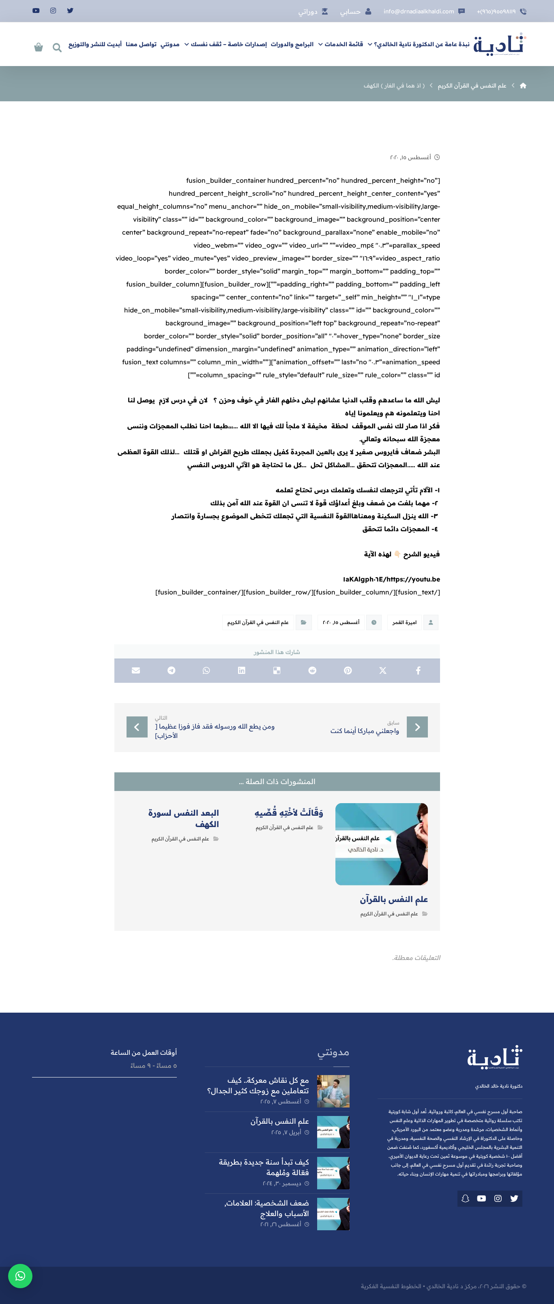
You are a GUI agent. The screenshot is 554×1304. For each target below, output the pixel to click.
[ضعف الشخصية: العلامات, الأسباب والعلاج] (333, 1214)
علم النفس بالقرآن (280, 1121)
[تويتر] (70, 10)
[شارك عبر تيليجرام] (171, 671)
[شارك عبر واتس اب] (206, 671)
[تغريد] (514, 1199)
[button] (20, 1276)
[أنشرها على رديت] (312, 671)
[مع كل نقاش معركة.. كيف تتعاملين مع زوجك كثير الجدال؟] (333, 1091)
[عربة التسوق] (38, 46)
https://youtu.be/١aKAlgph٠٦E (391, 579)
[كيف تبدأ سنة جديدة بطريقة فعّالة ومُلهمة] (333, 1173)
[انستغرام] (53, 10)
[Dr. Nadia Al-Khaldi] (523, 85)
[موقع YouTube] (482, 1199)
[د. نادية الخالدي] (500, 44)
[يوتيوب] (36, 10)
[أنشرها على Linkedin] (242, 671)
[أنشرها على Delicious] (277, 671)
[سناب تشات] (465, 1199)
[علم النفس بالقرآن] (333, 1132)
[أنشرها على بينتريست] (347, 671)
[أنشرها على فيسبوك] (418, 671)
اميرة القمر (405, 622)
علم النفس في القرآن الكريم (258, 622)
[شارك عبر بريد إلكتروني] (136, 671)
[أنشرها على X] (383, 671)
